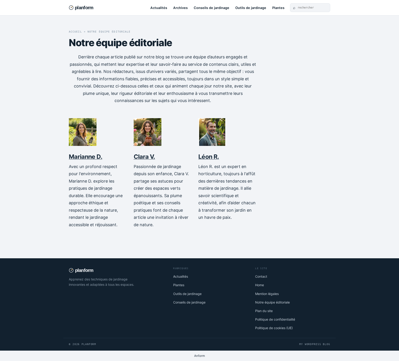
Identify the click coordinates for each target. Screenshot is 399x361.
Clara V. (144, 156)
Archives (180, 8)
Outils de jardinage (250, 8)
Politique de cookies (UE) (274, 328)
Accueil (75, 31)
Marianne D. (85, 156)
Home (259, 285)
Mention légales (267, 294)
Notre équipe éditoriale (272, 302)
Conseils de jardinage (211, 8)
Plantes (278, 8)
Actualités (158, 8)
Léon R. (208, 156)
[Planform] (88, 7)
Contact (261, 276)
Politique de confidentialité (275, 319)
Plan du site (264, 311)
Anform (199, 356)
